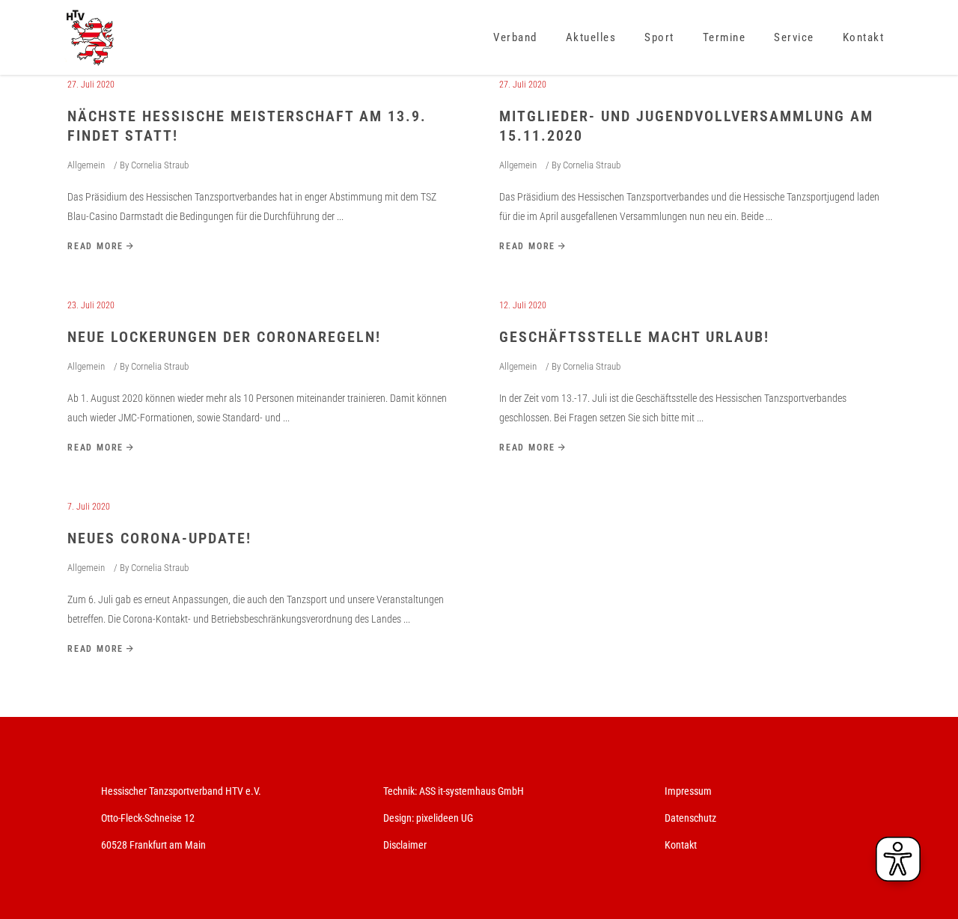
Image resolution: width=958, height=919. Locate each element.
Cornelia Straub (160, 165)
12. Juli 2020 (522, 305)
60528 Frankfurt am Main (153, 845)
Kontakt (681, 845)
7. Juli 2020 (88, 506)
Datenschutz (690, 818)
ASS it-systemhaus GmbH (471, 791)
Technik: (401, 791)
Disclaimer (405, 845)
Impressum (688, 791)
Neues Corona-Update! (159, 538)
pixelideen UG (444, 818)
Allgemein (86, 165)
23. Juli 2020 (91, 305)
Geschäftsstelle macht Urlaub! (634, 337)
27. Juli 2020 (91, 84)
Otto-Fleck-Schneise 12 (148, 818)
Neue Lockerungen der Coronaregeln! (224, 337)
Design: (398, 818)
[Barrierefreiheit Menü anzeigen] (898, 859)
